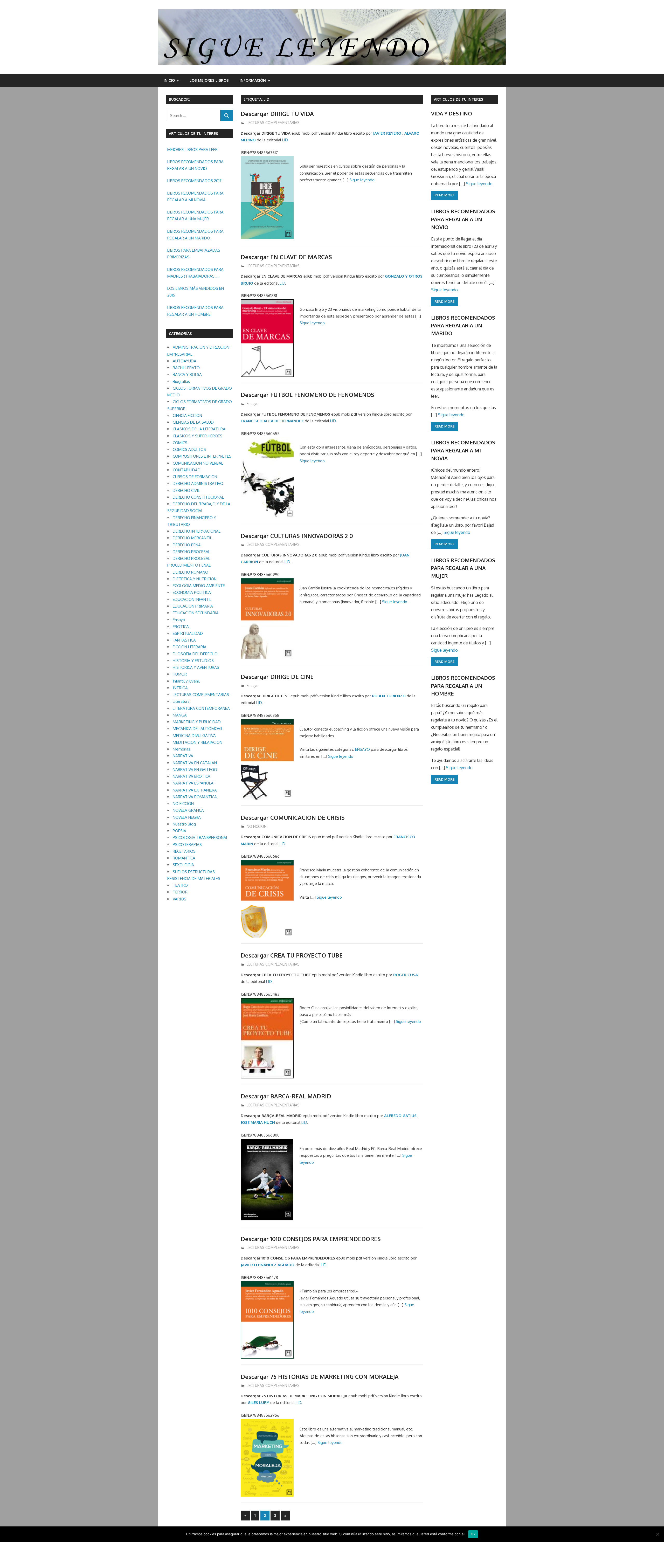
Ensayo (253, 403)
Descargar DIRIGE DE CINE (277, 676)
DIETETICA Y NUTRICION (195, 578)
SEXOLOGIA (183, 864)
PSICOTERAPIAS (187, 844)
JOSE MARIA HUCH (258, 1122)
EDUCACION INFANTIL (192, 599)
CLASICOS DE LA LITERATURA (199, 428)
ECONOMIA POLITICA (192, 592)
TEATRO (180, 885)
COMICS (180, 442)
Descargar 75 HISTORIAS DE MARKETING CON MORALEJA (320, 1376)
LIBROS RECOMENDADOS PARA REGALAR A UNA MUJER (195, 215)
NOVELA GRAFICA (188, 810)
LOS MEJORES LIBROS (209, 80)
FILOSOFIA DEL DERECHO (195, 653)
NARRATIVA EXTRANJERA (195, 790)
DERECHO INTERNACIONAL (196, 531)
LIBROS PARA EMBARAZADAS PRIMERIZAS (193, 253)
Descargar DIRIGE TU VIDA (277, 113)
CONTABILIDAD (186, 469)
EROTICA (181, 626)
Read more (444, 195)
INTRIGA (180, 687)
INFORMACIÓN (253, 80)
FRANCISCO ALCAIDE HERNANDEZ (272, 420)
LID (285, 139)
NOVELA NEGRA (187, 817)
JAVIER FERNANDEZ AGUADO (267, 1264)
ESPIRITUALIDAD (188, 633)
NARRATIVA (183, 755)
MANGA (180, 715)
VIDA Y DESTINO (451, 113)
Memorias (181, 749)
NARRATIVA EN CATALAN (195, 762)
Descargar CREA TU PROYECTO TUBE (292, 955)
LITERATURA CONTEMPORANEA (201, 708)
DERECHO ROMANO (190, 572)
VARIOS (179, 899)
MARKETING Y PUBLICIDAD (197, 721)
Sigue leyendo (362, 179)
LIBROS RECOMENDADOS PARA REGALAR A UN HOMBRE (195, 311)
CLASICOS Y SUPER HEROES (197, 435)
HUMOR (180, 674)
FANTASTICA (184, 640)
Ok (473, 1534)
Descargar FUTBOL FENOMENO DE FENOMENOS (307, 394)
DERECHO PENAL (188, 544)
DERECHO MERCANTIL (192, 537)
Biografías (181, 381)
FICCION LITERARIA (189, 646)
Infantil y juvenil (186, 681)
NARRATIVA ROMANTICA (195, 796)
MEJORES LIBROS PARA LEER (192, 149)
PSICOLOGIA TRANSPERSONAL (200, 837)
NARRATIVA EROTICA (191, 776)
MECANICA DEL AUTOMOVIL (198, 728)
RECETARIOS (184, 851)
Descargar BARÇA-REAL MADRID (286, 1096)
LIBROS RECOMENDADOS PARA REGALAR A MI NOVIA (195, 196)
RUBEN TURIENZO (389, 695)
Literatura (181, 701)
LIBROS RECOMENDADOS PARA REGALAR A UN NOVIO (195, 165)
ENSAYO (362, 749)
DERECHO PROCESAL (191, 551)
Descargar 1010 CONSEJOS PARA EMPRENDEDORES (311, 1238)
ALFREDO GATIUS (400, 1115)
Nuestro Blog (184, 824)
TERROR (180, 892)
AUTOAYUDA (184, 361)
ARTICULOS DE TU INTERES (458, 99)
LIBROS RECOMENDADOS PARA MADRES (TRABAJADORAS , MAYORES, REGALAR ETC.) (195, 273)
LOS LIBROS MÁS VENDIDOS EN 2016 (195, 292)
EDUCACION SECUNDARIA (196, 612)
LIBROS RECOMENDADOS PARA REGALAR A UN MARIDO (195, 234)
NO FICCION (257, 826)
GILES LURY (258, 1402)
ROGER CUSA (405, 974)
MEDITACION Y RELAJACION (197, 742)
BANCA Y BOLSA (187, 374)
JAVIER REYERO (387, 133)
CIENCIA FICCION (187, 415)
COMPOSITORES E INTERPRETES (202, 456)
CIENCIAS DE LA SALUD (193, 422)
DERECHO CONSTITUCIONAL (198, 497)
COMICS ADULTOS (189, 449)
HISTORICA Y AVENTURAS (196, 667)
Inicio (169, 80)
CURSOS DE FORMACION (195, 476)
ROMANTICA (184, 858)
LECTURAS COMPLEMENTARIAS (273, 122)
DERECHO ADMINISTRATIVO (198, 483)
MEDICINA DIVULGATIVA (194, 735)
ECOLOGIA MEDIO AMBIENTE (199, 585)
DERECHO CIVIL (186, 490)
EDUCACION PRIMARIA (193, 606)
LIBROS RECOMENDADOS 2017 (194, 180)
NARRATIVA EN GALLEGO (195, 769)
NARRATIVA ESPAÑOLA (193, 783)
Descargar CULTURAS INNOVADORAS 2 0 (297, 535)
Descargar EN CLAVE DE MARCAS (286, 256)
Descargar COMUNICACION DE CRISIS (293, 817)
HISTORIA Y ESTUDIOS (193, 660)
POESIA (179, 830)
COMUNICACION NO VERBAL (198, 463)
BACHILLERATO (186, 367)
